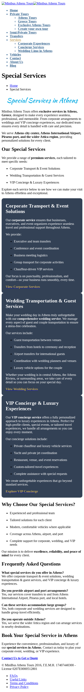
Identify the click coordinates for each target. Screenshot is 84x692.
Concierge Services (31, 47)
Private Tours (19, 14)
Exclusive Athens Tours (34, 25)
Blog (13, 65)
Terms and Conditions (24, 683)
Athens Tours (27, 17)
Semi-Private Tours (23, 32)
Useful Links (18, 679)
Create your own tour (33, 28)
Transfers (16, 36)
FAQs (14, 675)
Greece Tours (27, 21)
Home (14, 10)
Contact (15, 58)
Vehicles (15, 54)
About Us (16, 62)
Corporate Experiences (34, 43)
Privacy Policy (19, 687)
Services (15, 40)
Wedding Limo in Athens (35, 51)
